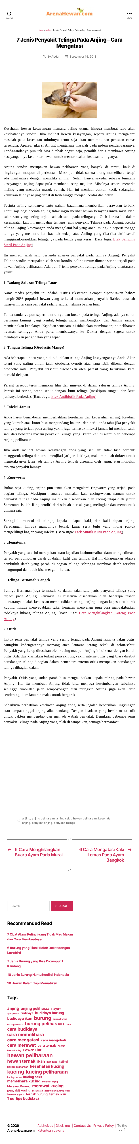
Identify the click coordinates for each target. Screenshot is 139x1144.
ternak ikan (57, 1094)
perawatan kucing (54, 1090)
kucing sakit (32, 1077)
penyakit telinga (64, 823)
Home (40, 30)
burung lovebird (15, 1024)
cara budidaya (22, 1029)
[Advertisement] (69, 769)
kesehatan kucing (47, 1066)
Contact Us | (83, 1125)
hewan (61, 1045)
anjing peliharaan (43, 818)
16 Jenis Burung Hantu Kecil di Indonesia (38, 975)
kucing (15, 1072)
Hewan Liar (32, 1050)
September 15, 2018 (83, 56)
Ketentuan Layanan (51, 1130)
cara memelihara (25, 1034)
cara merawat (21, 1045)
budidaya (27, 1013)
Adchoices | (46, 1125)
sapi (67, 1090)
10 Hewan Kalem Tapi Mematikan (32, 983)
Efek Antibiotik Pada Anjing (73, 396)
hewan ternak (21, 1061)
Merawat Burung (18, 1086)
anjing (26, 818)
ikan (41, 1061)
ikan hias (52, 1061)
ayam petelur (13, 1013)
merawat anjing (50, 1081)
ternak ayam (15, 1094)
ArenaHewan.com (21, 1130)
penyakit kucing (18, 1090)
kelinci (63, 1061)
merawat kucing (48, 1085)
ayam (57, 1009)
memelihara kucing (23, 1081)
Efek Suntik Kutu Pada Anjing (98, 532)
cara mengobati (53, 1040)
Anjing (48, 30)
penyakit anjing (42, 823)
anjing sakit (64, 818)
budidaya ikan (19, 1018)
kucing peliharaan (47, 1072)
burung (42, 1018)
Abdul (55, 56)
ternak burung (37, 1094)
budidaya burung (49, 1013)
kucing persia (14, 1077)
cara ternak (47, 1045)
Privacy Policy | (104, 1125)
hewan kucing (14, 1050)
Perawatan (37, 1091)
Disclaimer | (65, 1125)
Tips (10, 1098)
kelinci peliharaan (17, 1066)
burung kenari (60, 1019)
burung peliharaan (44, 1023)
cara (68, 1024)
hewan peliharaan (85, 818)
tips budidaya (28, 1098)
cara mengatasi (23, 1039)
